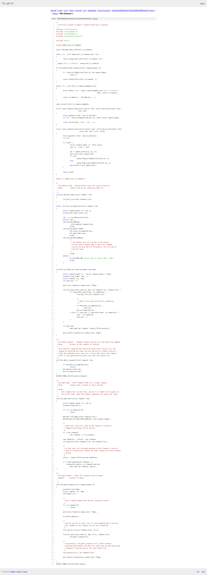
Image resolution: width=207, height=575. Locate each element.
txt (198, 572)
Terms (25, 572)
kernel (53, 10)
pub (60, 10)
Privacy (18, 572)
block (55, 13)
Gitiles (13, 572)
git (84, 10)
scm (66, 10)
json (203, 572)
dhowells (92, 10)
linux (72, 10)
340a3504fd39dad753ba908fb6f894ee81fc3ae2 (133, 10)
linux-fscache (104, 10)
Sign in (202, 3)
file (95, 19)
